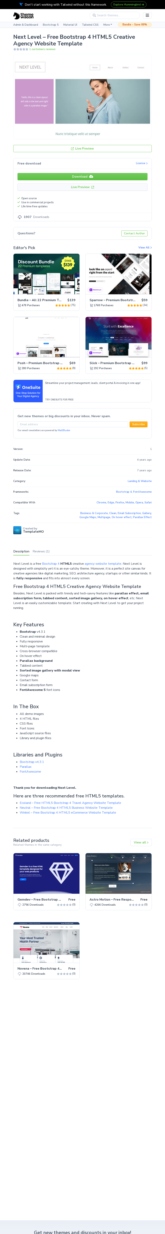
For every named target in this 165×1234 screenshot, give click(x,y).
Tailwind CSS (90, 25)
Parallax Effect (142, 517)
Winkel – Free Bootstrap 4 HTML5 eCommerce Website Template (68, 812)
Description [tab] (21, 551)
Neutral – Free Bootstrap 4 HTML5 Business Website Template (66, 808)
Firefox (120, 502)
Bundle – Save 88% (135, 24)
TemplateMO (33, 531)
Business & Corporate (94, 513)
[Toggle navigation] (147, 15)
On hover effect (122, 517)
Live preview (65, 289)
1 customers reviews (42, 49)
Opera (139, 502)
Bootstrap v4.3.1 (32, 762)
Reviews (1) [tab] (41, 551)
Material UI (70, 25)
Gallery (146, 513)
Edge (111, 502)
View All (144, 247)
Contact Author (134, 233)
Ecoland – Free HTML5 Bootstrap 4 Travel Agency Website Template (70, 803)
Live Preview (84, 148)
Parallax (25, 767)
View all (140, 842)
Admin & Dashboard (25, 25)
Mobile (130, 502)
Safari (148, 502)
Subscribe (138, 424)
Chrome (101, 502)
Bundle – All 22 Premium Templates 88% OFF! (54, 300)
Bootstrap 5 (51, 25)
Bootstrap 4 (51, 563)
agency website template (103, 563)
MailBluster (64, 430)
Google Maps (87, 517)
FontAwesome (30, 771)
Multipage (104, 517)
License (141, 163)
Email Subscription (129, 513)
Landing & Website (140, 481)
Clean (112, 513)
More (106, 25)
